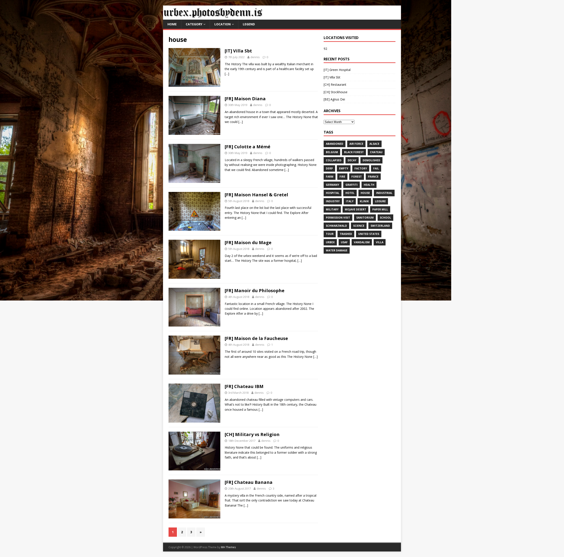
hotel (349, 193)
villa (379, 242)
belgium (332, 152)
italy (350, 201)
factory (360, 168)
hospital (332, 193)
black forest (354, 152)
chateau (376, 152)
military (332, 209)
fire (342, 176)
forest (356, 176)
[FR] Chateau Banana (249, 482)
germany (332, 185)
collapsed (333, 160)
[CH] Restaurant (335, 84)
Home (172, 24)
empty (343, 168)
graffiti (351, 185)
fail (376, 168)
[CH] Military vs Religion (252, 434)
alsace (374, 144)
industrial (384, 193)
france (373, 176)
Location (222, 24)
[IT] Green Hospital (337, 70)
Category (194, 24)
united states (368, 234)
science (358, 226)
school (385, 217)
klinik (364, 201)
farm (329, 176)
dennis (255, 57)
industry (333, 201)
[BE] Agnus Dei (334, 99)
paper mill (380, 209)
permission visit (338, 217)
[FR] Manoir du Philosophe (254, 290)
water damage (336, 250)
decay (352, 160)
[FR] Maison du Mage (248, 242)
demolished (371, 160)
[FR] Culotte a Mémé (247, 147)
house (365, 193)
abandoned (334, 144)
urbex (330, 242)
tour (330, 234)
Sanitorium (365, 217)
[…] (227, 74)
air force (356, 144)
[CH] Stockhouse (335, 92)
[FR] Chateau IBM (244, 386)
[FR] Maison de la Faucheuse (256, 338)
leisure (380, 201)
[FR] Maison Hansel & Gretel (256, 195)
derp (329, 168)
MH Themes (228, 547)
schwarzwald (336, 226)
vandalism (362, 242)
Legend (249, 24)
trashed (346, 234)
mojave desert (355, 209)
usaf (344, 242)
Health (369, 185)
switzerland (380, 226)
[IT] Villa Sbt (238, 51)
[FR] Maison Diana (245, 99)
